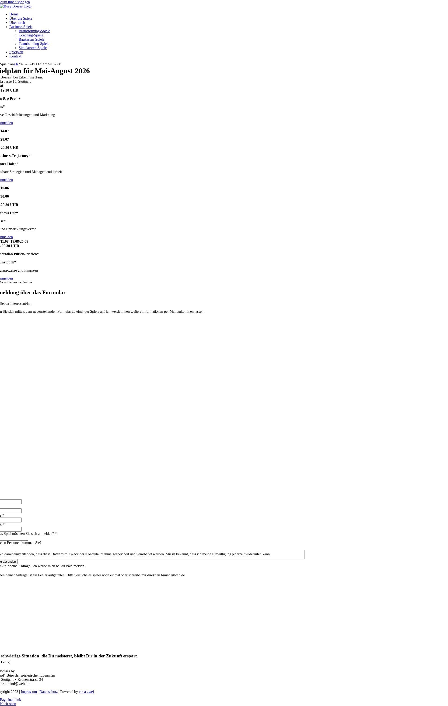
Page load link (10, 700)
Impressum (29, 692)
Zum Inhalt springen (15, 2)
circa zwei (86, 692)
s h (16, 64)
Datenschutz (48, 692)
